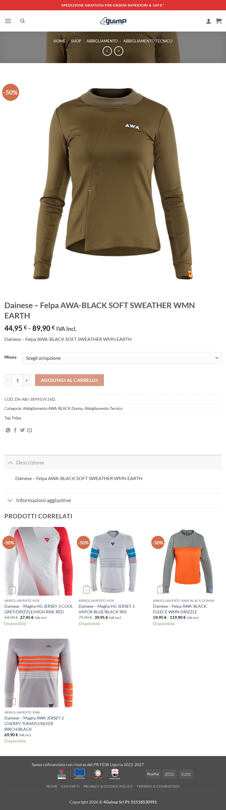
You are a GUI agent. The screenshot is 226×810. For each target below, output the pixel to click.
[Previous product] (118, 50)
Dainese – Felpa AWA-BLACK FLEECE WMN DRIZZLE (180, 609)
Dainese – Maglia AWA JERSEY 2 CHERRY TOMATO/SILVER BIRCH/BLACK (34, 723)
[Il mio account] (209, 20)
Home (59, 41)
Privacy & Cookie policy (108, 786)
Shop (76, 41)
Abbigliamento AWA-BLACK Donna (53, 408)
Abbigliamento (102, 41)
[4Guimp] (113, 21)
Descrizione (30, 462)
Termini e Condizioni (158, 786)
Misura (10, 357)
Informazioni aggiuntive (43, 500)
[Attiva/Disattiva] (10, 462)
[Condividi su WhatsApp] (8, 430)
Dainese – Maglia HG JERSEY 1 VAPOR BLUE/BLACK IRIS (107, 609)
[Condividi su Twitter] (22, 430)
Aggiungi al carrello (69, 380)
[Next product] (107, 50)
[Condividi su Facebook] (15, 430)
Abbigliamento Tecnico (147, 41)
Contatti (70, 786)
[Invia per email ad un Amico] (29, 430)
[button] (7, 21)
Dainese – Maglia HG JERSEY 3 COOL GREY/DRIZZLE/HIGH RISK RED (38, 609)
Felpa (16, 417)
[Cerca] (22, 21)
